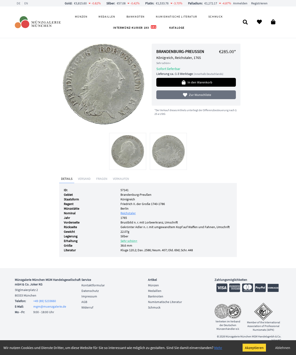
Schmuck (215, 16)
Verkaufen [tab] (121, 179)
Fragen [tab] (101, 179)
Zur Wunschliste (200, 95)
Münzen (81, 16)
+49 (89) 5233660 (44, 301)
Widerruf (87, 307)
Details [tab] (66, 179)
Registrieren (259, 3)
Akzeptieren (254, 347)
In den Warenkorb (200, 82)
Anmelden (240, 3)
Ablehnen (282, 347)
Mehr (218, 347)
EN (26, 3)
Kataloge (177, 27)
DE (18, 3)
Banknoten (135, 16)
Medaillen (107, 16)
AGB (84, 302)
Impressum (89, 296)
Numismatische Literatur (176, 16)
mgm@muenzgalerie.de (49, 306)
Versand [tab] (84, 179)
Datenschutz (90, 291)
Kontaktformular (93, 285)
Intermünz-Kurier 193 (134, 27)
